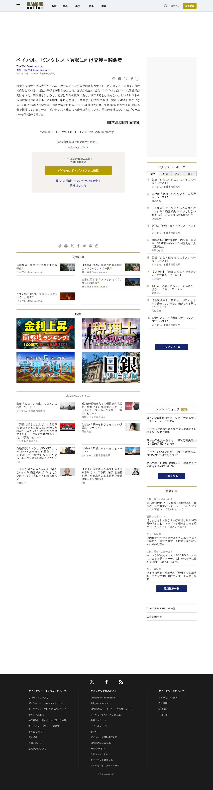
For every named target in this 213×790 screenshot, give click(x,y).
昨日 (165, 173)
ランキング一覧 (171, 347)
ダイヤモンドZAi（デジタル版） (107, 714)
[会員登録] (190, 6)
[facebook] (106, 682)
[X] (92, 682)
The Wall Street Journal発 (36, 69)
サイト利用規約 (36, 714)
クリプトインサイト (100, 754)
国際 (18, 69)
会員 (190, 173)
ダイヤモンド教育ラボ (102, 759)
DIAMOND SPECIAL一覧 (161, 608)
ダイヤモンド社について (171, 691)
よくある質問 (35, 731)
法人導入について (37, 748)
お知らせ (162, 714)
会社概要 (162, 703)
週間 (177, 173)
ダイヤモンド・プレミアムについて (46, 703)
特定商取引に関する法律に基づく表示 (47, 720)
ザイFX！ (95, 731)
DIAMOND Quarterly (101, 742)
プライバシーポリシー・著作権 (43, 725)
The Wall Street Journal (29, 66)
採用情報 (162, 708)
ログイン (175, 6)
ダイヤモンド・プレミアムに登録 (78, 170)
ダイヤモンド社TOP (168, 697)
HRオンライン (98, 748)
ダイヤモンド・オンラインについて (47, 691)
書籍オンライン (98, 720)
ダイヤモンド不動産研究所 (104, 737)
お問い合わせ (35, 742)
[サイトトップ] (35, 5)
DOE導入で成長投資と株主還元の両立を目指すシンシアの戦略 (172, 430)
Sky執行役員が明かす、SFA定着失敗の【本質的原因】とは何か (172, 441)
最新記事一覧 (171, 588)
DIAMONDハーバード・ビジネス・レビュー (112, 708)
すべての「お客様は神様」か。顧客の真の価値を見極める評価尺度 (172, 464)
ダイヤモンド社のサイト (104, 691)
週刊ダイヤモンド (99, 703)
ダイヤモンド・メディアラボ (105, 765)
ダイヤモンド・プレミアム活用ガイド (47, 708)
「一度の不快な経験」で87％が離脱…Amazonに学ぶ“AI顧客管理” (172, 453)
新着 (54, 6)
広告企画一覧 (154, 616)
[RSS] (121, 682)
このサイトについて (38, 697)
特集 (91, 6)
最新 (153, 173)
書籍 (104, 6)
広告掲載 (32, 737)
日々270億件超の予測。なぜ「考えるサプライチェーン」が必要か (172, 419)
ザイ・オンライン (99, 725)
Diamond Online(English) (103, 697)
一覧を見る (171, 476)
